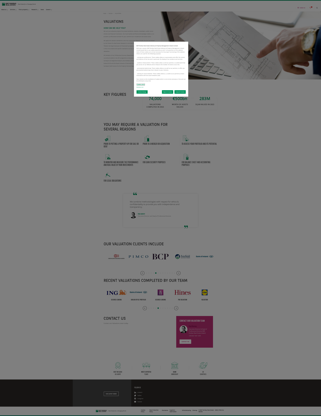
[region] (161, 69)
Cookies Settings (142, 92)
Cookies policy (141, 84)
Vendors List (139, 87)
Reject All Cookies (167, 92)
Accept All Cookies (180, 92)
